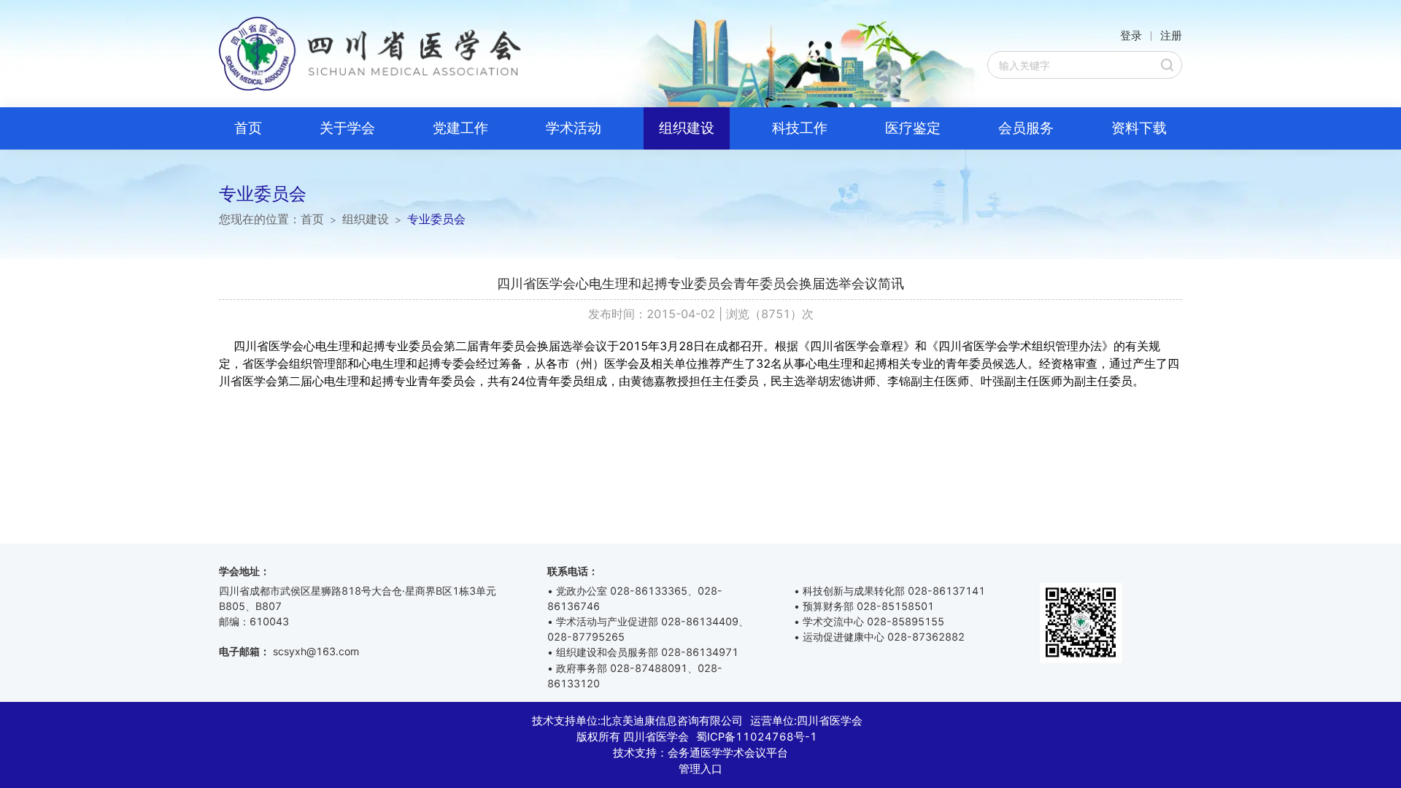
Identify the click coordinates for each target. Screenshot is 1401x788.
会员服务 (1026, 128)
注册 (1171, 35)
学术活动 (573, 128)
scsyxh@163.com (316, 651)
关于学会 (347, 128)
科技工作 (799, 128)
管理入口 (700, 769)
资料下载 (1139, 128)
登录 (1131, 35)
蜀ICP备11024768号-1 (756, 736)
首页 (248, 128)
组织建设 (686, 128)
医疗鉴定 (913, 128)
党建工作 (460, 128)
